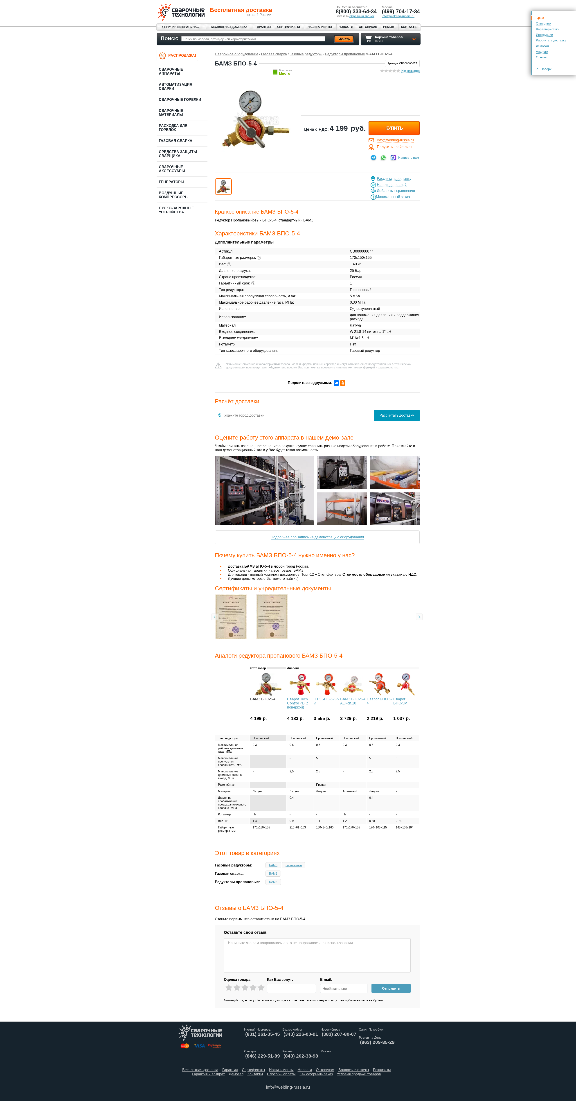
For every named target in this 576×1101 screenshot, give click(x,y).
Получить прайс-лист (394, 147)
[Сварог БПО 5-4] (379, 694)
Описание (543, 23)
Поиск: (170, 38)
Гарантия (263, 27)
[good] (253, 987)
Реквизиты (382, 1070)
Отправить (391, 988)
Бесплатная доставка (229, 27)
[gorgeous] (261, 987)
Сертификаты (288, 27)
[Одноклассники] (342, 383)
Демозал (542, 46)
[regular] (245, 987)
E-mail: (326, 979)
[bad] (228, 987)
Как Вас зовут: (280, 979)
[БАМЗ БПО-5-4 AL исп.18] (353, 694)
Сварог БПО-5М (400, 701)
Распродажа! (182, 55)
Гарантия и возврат (208, 1074)
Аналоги (542, 51)
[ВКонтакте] (336, 383)
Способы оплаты (281, 1074)
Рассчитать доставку (551, 40)
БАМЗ (273, 865)
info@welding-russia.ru (395, 140)
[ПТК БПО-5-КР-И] (326, 694)
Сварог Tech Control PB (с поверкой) (297, 703)
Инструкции (544, 34)
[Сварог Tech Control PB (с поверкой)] (300, 694)
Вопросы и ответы (353, 1070)
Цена (540, 18)
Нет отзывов (410, 70)
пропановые (294, 865)
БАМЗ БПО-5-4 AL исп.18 (352, 701)
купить (394, 128)
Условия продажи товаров (359, 1074)
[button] (223, 186)
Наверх (546, 69)
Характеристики (547, 29)
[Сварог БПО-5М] (406, 694)
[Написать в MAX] (393, 157)
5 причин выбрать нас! (181, 27)
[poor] (237, 987)
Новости (346, 27)
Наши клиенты (320, 27)
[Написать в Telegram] (373, 157)
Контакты (409, 27)
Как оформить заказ (316, 1074)
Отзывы (541, 57)
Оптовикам (368, 27)
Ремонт (389, 27)
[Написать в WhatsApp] (383, 157)
